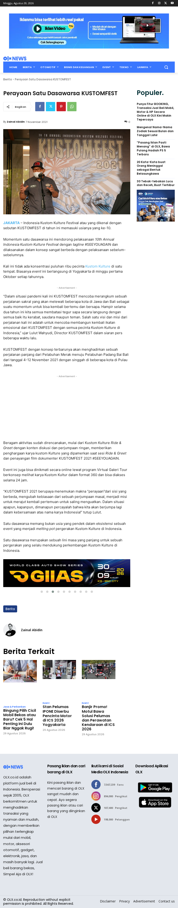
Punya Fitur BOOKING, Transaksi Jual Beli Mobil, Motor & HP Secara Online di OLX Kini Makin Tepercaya (155, 111)
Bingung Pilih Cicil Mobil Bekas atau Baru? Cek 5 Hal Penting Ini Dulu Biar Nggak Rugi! (19, 719)
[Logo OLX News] (14, 59)
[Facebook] (153, 3)
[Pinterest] (61, 106)
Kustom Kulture (97, 266)
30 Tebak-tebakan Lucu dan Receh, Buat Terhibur (156, 183)
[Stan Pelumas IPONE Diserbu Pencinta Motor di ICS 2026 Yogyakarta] (59, 679)
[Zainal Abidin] (9, 630)
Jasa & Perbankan (14, 707)
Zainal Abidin (16, 122)
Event (46, 703)
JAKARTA (11, 223)
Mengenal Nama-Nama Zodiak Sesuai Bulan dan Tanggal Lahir (155, 131)
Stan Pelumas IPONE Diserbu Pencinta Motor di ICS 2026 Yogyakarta (57, 716)
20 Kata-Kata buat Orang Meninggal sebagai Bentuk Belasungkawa (151, 168)
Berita (7, 79)
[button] (166, 67)
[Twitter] (165, 3)
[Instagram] (159, 3)
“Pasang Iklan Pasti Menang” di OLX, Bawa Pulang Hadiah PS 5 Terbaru (153, 148)
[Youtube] (172, 3)
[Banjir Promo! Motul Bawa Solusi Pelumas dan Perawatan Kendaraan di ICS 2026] (98, 679)
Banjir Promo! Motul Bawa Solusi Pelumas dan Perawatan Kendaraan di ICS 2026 (98, 718)
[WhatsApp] (71, 106)
